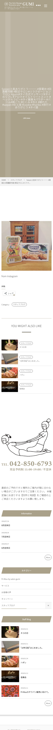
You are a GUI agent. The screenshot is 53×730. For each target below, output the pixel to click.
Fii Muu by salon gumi (10, 579)
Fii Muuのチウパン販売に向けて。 (35, 692)
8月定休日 (5, 525)
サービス (5, 585)
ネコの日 (22, 347)
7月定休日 (5, 536)
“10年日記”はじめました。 (29, 361)
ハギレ (22, 375)
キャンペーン (7, 598)
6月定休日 (5, 547)
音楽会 (22, 388)
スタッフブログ (19, 304)
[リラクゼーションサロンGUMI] (19, 4)
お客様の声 (6, 592)
